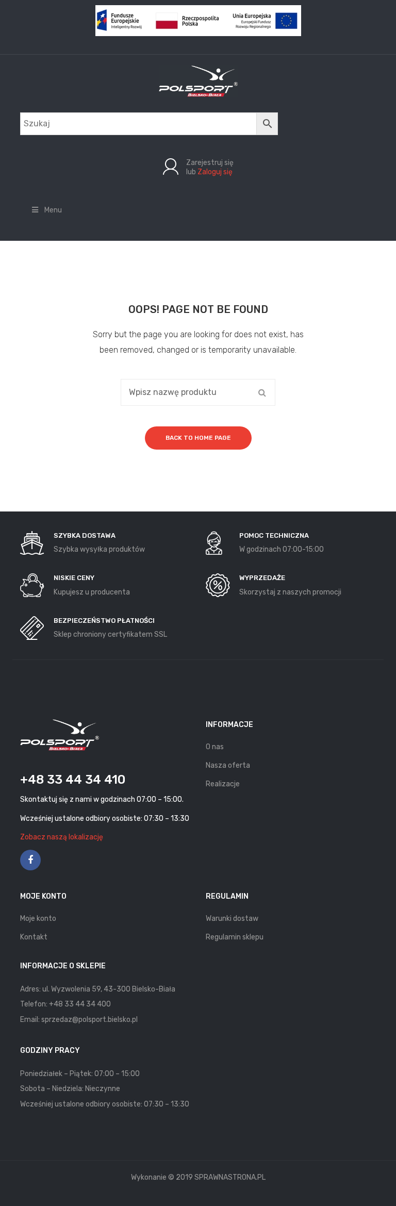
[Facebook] (30, 860)
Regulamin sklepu (234, 937)
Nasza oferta (228, 765)
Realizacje (223, 784)
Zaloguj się (215, 172)
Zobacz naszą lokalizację (61, 837)
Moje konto (38, 918)
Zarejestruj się (210, 162)
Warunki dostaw (232, 918)
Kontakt (33, 937)
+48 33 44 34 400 (80, 1004)
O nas (215, 746)
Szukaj (262, 392)
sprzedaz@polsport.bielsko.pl (89, 1019)
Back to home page (198, 437)
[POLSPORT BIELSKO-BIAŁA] (198, 80)
